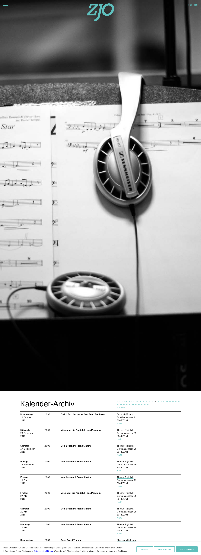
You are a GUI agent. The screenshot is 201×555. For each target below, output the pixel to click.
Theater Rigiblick (125, 430)
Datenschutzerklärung (43, 551)
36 (148, 404)
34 (142, 404)
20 (164, 401)
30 (130, 404)
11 (137, 401)
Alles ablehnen (164, 549)
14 (146, 401)
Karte (119, 423)
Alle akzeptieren (187, 549)
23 (173, 401)
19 (161, 401)
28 (124, 404)
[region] (100, 548)
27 (121, 404)
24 (176, 401)
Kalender (121, 407)
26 (118, 404)
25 (179, 401)
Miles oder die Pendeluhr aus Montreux (81, 430)
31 (133, 404)
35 (145, 404)
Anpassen (144, 549)
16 (152, 401)
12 (140, 401)
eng (190, 5)
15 (149, 401)
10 (134, 401)
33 (139, 404)
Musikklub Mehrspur (126, 540)
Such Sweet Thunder (71, 540)
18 (158, 401)
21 (167, 401)
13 (143, 401)
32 (136, 404)
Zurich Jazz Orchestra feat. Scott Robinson (83, 414)
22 (170, 401)
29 (127, 404)
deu (196, 5)
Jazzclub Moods (125, 414)
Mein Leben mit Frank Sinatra (76, 446)
